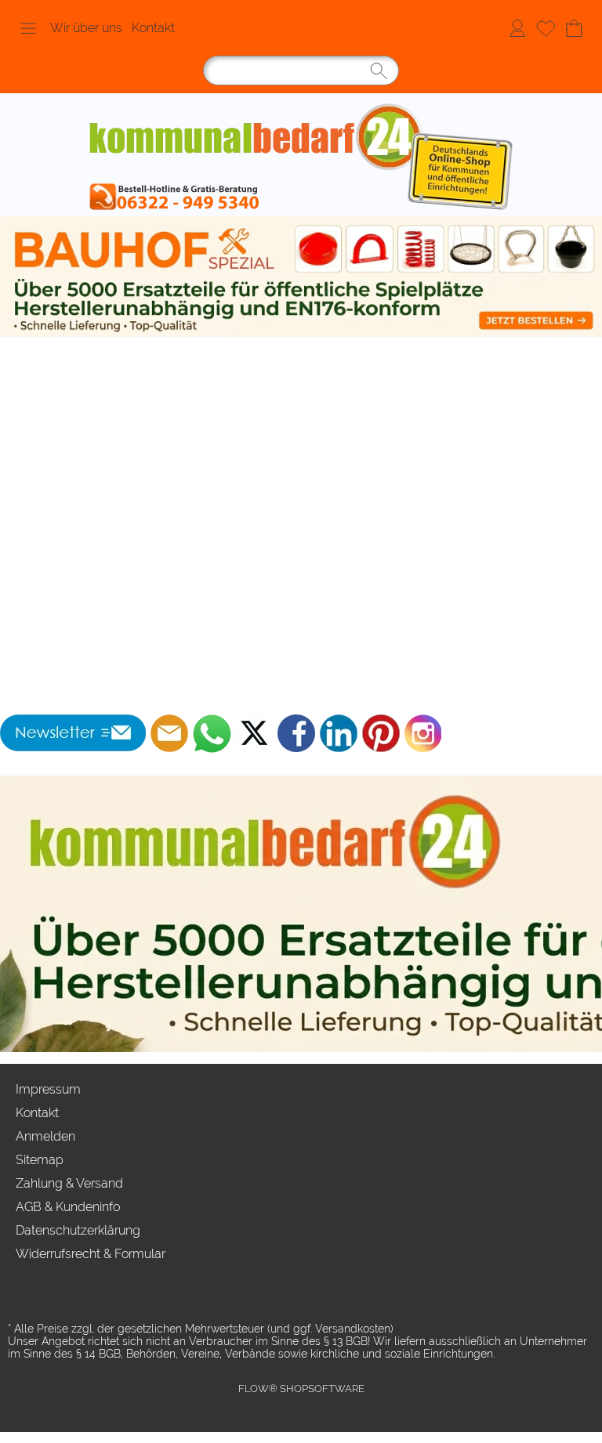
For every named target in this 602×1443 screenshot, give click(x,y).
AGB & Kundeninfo (68, 1206)
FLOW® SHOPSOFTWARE (301, 1388)
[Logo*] (301, 159)
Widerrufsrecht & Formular (90, 1253)
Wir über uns (86, 27)
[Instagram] (423, 733)
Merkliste (545, 27)
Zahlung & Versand (69, 1183)
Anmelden (517, 27)
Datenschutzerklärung (78, 1230)
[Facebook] (296, 733)
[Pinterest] (381, 733)
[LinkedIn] (338, 733)
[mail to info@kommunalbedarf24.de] (169, 733)
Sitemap (39, 1159)
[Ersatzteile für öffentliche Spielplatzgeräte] (301, 276)
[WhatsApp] (211, 733)
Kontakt (153, 27)
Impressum (48, 1089)
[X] (254, 733)
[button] (28, 28)
